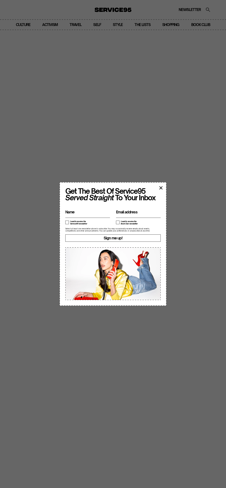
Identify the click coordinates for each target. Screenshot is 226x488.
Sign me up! (113, 238)
